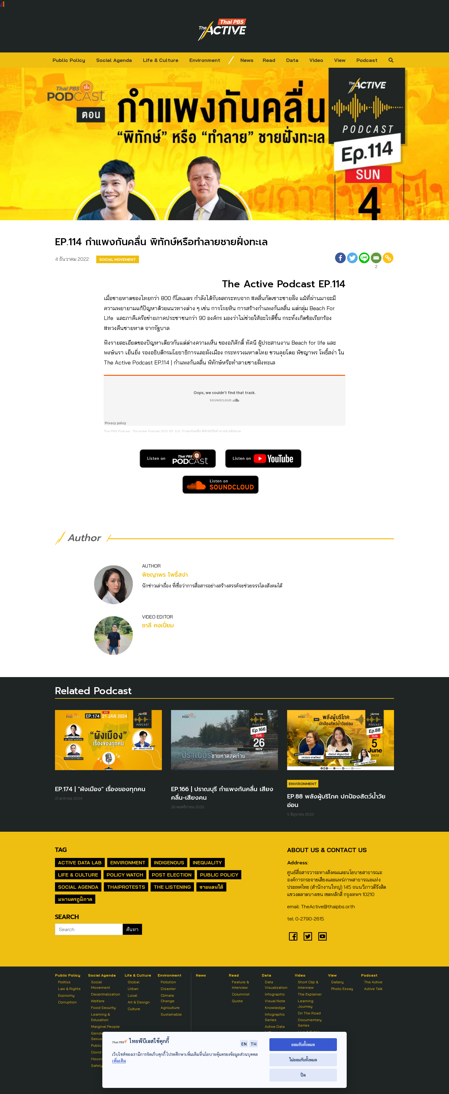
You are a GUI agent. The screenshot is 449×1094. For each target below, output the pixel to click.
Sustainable (171, 1014)
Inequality (207, 862)
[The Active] (222, 30)
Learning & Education (100, 1017)
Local (132, 995)
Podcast (367, 60)
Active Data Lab (80, 862)
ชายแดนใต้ (211, 887)
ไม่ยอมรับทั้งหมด (303, 1059)
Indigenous (169, 862)
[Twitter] (352, 262)
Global (133, 982)
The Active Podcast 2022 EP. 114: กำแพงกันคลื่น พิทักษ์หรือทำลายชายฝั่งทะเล (187, 431)
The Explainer (310, 994)
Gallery (337, 982)
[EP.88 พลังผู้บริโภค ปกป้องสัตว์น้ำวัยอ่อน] (340, 743)
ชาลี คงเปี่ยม (158, 625)
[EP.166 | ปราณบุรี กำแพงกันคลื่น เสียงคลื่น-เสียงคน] (224, 743)
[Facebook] (340, 262)
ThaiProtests (126, 887)
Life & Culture (160, 60)
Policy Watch (125, 875)
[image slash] (231, 60)
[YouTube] (322, 936)
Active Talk (373, 988)
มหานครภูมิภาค (75, 899)
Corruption (67, 1002)
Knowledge (275, 1007)
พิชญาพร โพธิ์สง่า (165, 574)
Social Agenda (114, 60)
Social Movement (117, 259)
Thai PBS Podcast (117, 431)
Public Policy (69, 60)
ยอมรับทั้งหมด (303, 1044)
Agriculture (170, 1007)
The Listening (172, 887)
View (339, 60)
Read (269, 60)
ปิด (303, 1075)
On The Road (309, 1013)
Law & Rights (69, 988)
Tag (61, 849)
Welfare (97, 1001)
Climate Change (167, 998)
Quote (237, 1001)
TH (253, 1043)
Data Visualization (276, 985)
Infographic (275, 994)
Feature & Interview (240, 985)
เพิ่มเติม (119, 1060)
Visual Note (275, 1001)
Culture (134, 1008)
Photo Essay (342, 988)
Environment (204, 60)
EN (244, 1043)
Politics (64, 982)
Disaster (168, 988)
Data (292, 60)
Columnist (241, 994)
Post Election (172, 875)
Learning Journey (305, 1004)
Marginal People (105, 1026)
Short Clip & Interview (308, 985)
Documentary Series (310, 1022)
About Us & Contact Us (327, 850)
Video (316, 60)
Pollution (168, 982)
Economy (66, 995)
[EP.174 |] (108, 743)
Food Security (103, 1007)
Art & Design (139, 1002)
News (247, 60)
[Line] (364, 262)
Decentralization (105, 994)
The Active (373, 982)
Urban (133, 988)
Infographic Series (275, 1017)
